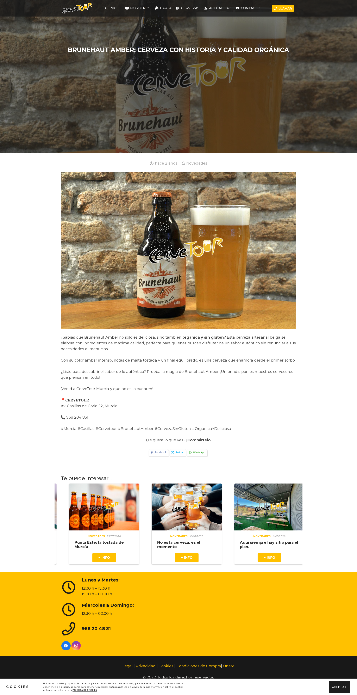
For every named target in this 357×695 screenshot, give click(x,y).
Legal (128, 666)
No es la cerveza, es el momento (58, 544)
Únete (228, 666)
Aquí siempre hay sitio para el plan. (149, 544)
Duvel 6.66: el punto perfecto (232, 542)
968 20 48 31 (96, 628)
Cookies (166, 666)
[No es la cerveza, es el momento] (67, 486)
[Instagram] (76, 645)
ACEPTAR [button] (339, 686)
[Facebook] (66, 645)
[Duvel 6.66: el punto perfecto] (232, 486)
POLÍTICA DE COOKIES (85, 690)
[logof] (77, 8)
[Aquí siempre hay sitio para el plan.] (149, 486)
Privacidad (146, 666)
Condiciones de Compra (198, 666)
